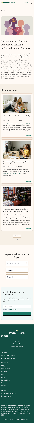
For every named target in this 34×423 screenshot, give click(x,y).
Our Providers (5, 369)
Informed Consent (17, 347)
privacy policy (13, 309)
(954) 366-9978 (6, 396)
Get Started (26, 3)
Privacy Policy (17, 341)
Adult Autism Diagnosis (8, 355)
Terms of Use (17, 344)
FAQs (3, 366)
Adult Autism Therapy (8, 358)
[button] (31, 2)
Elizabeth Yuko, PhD (13, 214)
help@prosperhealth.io (8, 393)
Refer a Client (5, 380)
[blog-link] (17, 115)
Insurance (4, 371)
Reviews (3, 383)
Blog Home (4, 11)
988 (2, 415)
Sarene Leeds (11, 121)
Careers (3, 377)
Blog (2, 374)
